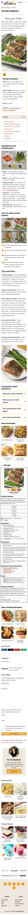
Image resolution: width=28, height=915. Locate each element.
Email (3, 720)
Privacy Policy (18, 899)
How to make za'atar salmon (12, 126)
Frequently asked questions (11, 131)
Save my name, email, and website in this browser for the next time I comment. (15, 728)
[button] (17, 18)
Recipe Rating (5, 683)
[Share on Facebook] (20, 18)
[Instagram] (9, 884)
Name (3, 715)
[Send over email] (24, 650)
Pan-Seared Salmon (14, 108)
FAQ (2, 903)
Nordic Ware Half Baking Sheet (10, 567)
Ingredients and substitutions (12, 124)
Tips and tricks (8, 129)
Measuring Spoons (7, 572)
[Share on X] (11, 650)
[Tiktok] (14, 887)
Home (3, 7)
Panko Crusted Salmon (9, 110)
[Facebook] (5, 884)
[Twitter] (22, 884)
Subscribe (4, 905)
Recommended (8, 133)
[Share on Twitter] (22, 18)
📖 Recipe (7, 136)
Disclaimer (18, 901)
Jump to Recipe (11, 18)
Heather (6, 519)
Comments (7, 138)
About (3, 901)
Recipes (8, 7)
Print (14, 489)
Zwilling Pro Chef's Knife (8, 571)
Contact (17, 905)
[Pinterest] (18, 884)
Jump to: (5, 117)
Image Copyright (19, 903)
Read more (14, 771)
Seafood (14, 7)
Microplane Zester (7, 569)
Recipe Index (4, 899)
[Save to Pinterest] (17, 650)
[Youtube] (14, 884)
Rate (19, 489)
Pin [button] (8, 489)
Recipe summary (8, 121)
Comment (4, 688)
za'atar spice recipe (12, 190)
